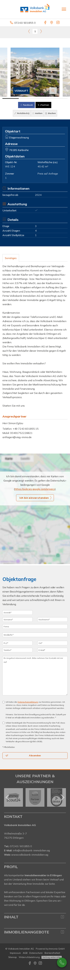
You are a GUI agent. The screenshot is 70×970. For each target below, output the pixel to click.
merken (38, 113)
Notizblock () (23, 113)
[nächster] (62, 797)
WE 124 (10, 166)
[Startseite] (35, 9)
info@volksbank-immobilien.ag (31, 850)
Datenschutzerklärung (28, 702)
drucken (51, 113)
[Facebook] (45, 22)
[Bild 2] (27, 98)
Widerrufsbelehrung (29, 957)
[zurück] (7, 797)
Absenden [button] (35, 755)
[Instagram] (58, 22)
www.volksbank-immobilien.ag (29, 854)
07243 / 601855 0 (21, 846)
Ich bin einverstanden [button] (34, 497)
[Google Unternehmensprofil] (52, 22)
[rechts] (41, 31)
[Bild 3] (43, 98)
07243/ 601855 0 (25, 22)
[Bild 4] (59, 98)
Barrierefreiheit (52, 952)
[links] (29, 31)
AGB (25, 952)
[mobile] (64, 9)
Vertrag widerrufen (51, 957)
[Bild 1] (10, 98)
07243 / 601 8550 (62, 962)
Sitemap (12, 957)
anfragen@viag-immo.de (17, 437)
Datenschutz (36, 952)
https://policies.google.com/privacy (35, 489)
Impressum (15, 952)
